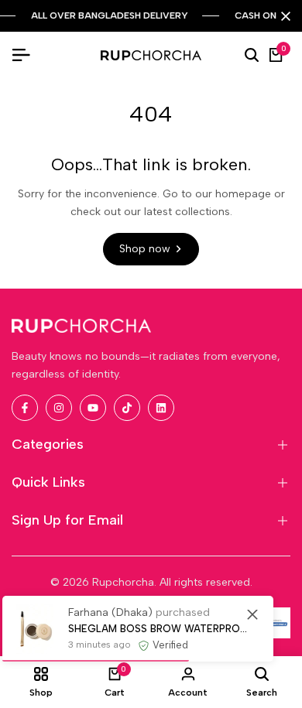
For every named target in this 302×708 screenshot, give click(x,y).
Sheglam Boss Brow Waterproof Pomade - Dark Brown (159, 628)
